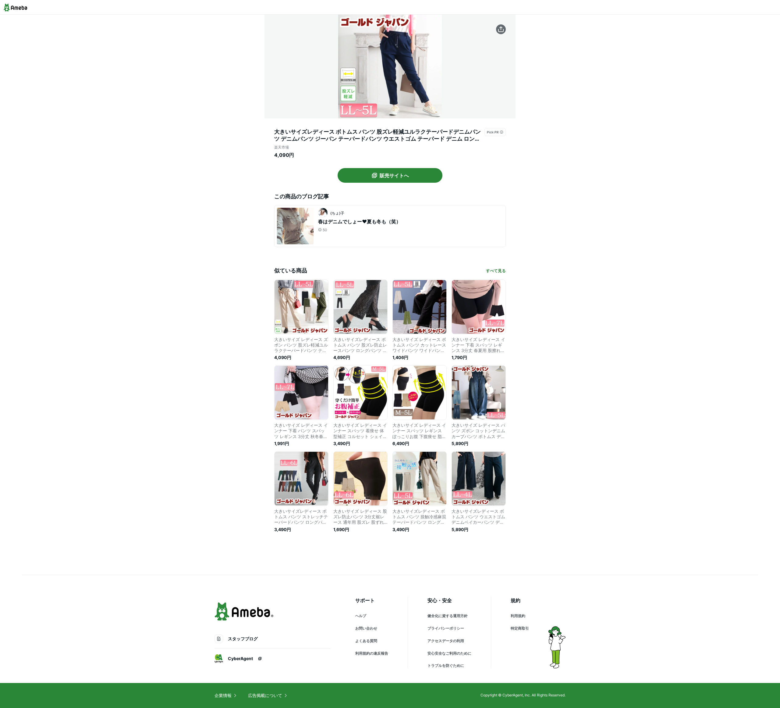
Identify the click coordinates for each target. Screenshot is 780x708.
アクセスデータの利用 (445, 640)
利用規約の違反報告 (371, 653)
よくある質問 (366, 640)
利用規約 (518, 615)
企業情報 (223, 695)
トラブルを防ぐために (445, 665)
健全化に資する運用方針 (447, 615)
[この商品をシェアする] (501, 29)
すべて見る (496, 270)
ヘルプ (360, 615)
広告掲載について (265, 695)
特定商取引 (520, 628)
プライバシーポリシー (445, 628)
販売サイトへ (394, 175)
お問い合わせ (366, 628)
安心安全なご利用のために (449, 653)
